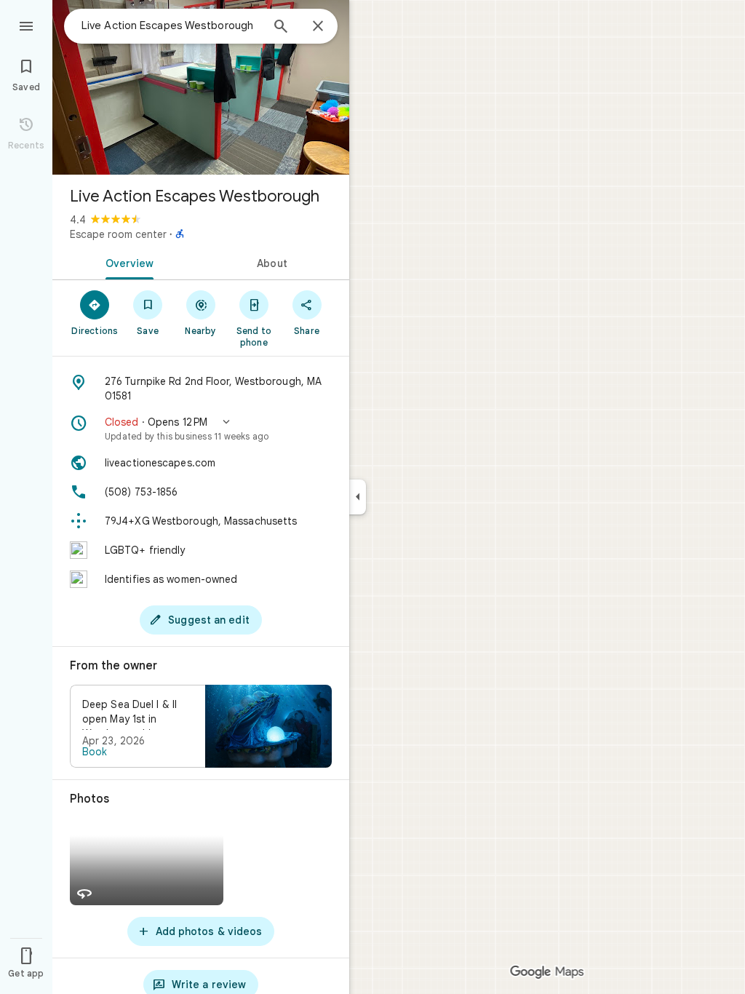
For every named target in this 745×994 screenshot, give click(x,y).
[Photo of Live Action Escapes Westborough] (200, 87)
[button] (200, 428)
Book (94, 751)
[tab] (126, 261)
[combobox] (170, 25)
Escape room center (118, 234)
